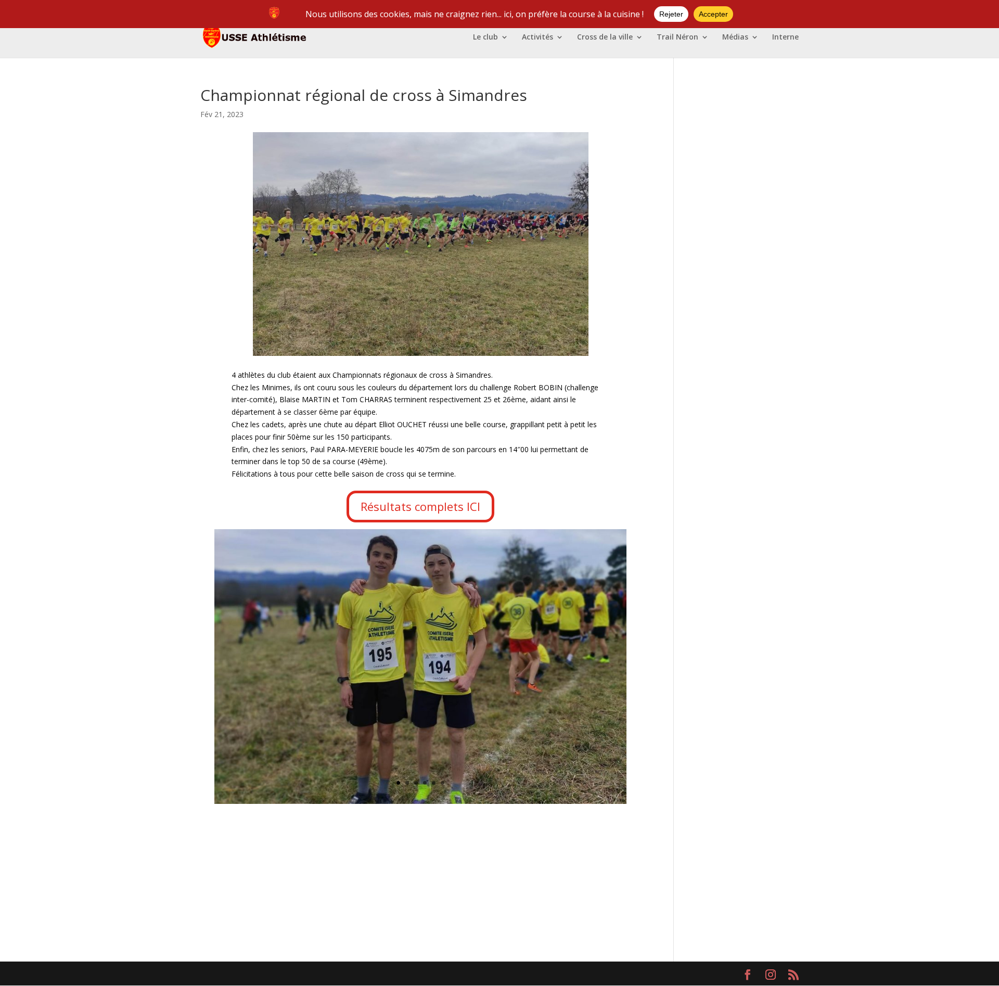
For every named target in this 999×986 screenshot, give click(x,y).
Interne (785, 37)
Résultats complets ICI (420, 506)
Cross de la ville (605, 37)
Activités (537, 37)
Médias (735, 37)
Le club (485, 37)
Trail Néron (677, 37)
